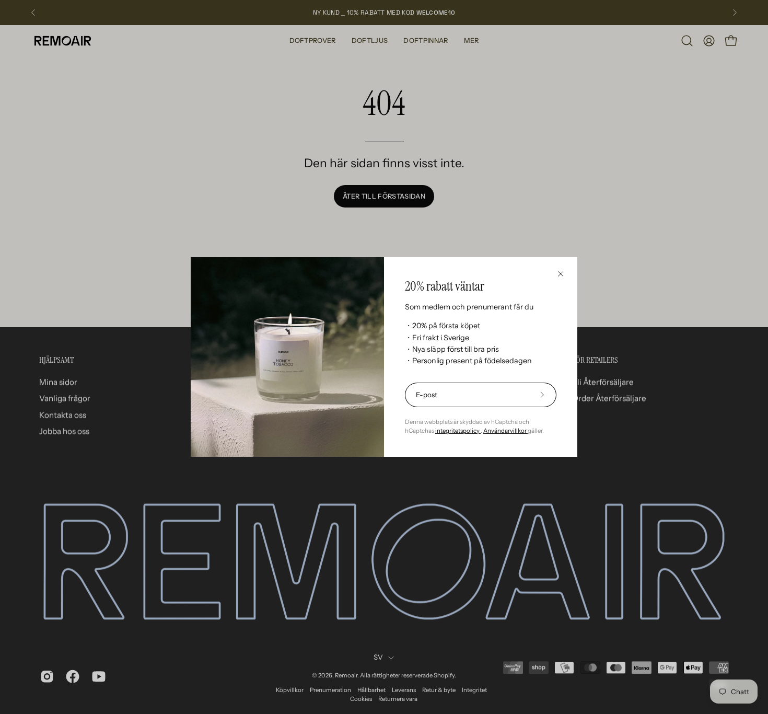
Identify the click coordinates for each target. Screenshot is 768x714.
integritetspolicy (458, 430)
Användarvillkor (505, 430)
